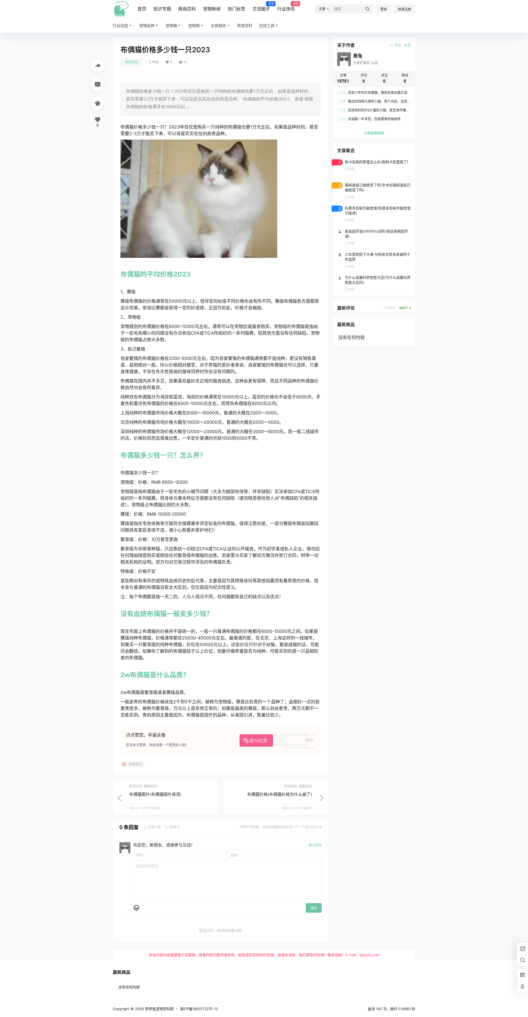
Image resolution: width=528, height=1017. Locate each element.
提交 (313, 908)
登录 (383, 9)
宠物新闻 (212, 9)
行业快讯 (286, 7)
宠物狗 (194, 25)
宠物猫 (171, 25)
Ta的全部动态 (374, 133)
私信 (407, 45)
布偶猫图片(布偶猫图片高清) (155, 794)
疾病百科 (187, 9)
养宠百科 (131, 62)
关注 (397, 45)
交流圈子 (261, 7)
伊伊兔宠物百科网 (159, 1009)
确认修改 (315, 845)
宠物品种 (147, 25)
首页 (142, 9)
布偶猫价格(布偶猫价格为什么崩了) (279, 794)
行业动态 (120, 25)
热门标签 (236, 9)
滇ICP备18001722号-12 (199, 1009)
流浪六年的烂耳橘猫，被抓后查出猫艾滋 (372, 93)
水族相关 (218, 25)
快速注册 (404, 9)
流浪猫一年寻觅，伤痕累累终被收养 (369, 119)
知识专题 (162, 9)
